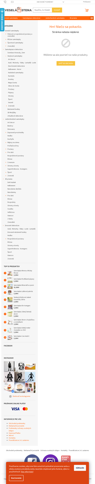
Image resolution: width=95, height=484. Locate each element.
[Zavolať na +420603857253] (7, 2)
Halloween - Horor (14, 69)
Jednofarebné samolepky (14, 119)
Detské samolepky (12, 31)
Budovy (10, 126)
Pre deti (10, 152)
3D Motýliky (12, 112)
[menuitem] (10, 18)
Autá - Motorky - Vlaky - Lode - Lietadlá (21, 229)
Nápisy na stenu (13, 142)
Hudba (10, 136)
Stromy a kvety (13, 166)
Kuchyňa (11, 76)
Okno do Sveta (13, 86)
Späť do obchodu (66, 63)
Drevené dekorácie (12, 225)
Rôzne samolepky (14, 39)
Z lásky (10, 219)
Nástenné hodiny (14, 109)
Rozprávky (11, 202)
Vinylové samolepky (15, 56)
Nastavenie (16, 478)
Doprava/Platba (14, 433)
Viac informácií (27, 471)
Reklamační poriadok (16, 426)
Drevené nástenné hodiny (17, 232)
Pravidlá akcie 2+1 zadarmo (19, 440)
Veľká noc (11, 212)
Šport (10, 99)
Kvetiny (11, 79)
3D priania (8, 179)
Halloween (11, 185)
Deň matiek (12, 182)
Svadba (10, 209)
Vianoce (10, 215)
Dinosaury (11, 129)
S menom (11, 162)
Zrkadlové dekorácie (15, 116)
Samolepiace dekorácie (14, 49)
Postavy (11, 89)
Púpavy (11, 92)
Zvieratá (11, 106)
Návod (11, 435)
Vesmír (10, 102)
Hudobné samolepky (15, 72)
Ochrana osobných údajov (50, 450)
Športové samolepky (15, 43)
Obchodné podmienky (45, 2)
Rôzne (10, 159)
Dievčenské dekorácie (16, 66)
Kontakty (12, 438)
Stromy (11, 96)
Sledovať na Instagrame (21, 396)
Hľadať (57, 10)
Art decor (11, 59)
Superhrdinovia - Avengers (17, 169)
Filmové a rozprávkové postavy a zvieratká (20, 35)
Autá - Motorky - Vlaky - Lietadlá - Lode (22, 63)
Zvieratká (11, 46)
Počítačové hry (13, 146)
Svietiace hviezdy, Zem (16, 52)
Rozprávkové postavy (16, 156)
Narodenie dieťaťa (14, 189)
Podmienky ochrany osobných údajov (20, 429)
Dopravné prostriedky (16, 132)
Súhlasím (80, 468)
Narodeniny (12, 192)
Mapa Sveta (12, 82)
